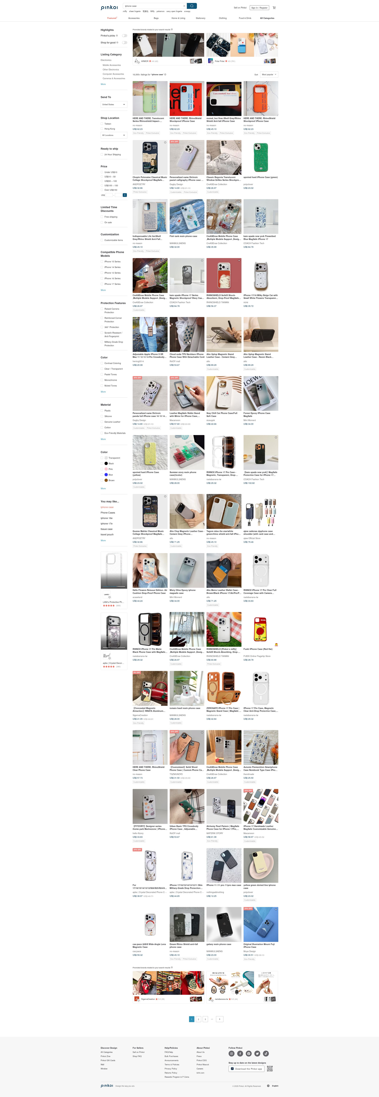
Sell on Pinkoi (240, 7)
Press (199, 1056)
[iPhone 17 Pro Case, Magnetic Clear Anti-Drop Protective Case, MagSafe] (261, 688)
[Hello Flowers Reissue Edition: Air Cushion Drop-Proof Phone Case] (150, 570)
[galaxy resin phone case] (224, 924)
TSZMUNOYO (176, 774)
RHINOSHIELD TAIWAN (218, 302)
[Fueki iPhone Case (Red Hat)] (261, 629)
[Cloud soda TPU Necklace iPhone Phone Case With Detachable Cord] (187, 334)
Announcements (172, 1060)
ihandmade (249, 774)
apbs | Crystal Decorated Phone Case (150, 892)
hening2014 (138, 361)
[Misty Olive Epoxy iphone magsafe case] (187, 570)
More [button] (103, 84)
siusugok (211, 420)
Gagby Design (176, 184)
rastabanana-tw (214, 479)
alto (208, 361)
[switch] (114, 35)
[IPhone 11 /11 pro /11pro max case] (224, 865)
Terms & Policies (172, 1064)
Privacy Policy (171, 1069)
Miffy (152, 11)
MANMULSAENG (178, 243)
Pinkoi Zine (105, 1056)
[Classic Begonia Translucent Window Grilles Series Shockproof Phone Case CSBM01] (224, 157)
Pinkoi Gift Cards (108, 1060)
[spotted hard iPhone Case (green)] (261, 157)
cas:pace (137, 951)
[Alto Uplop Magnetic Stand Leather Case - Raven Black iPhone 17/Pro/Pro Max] (261, 334)
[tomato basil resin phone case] (187, 688)
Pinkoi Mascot (203, 1064)
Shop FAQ (137, 1056)
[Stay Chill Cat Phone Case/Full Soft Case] (224, 393)
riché (246, 302)
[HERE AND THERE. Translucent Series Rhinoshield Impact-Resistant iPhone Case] (150, 98)
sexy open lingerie (174, 11)
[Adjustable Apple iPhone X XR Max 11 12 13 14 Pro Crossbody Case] (150, 334)
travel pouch (107, 534)
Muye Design (250, 951)
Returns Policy (171, 1073)
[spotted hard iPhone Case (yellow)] (150, 452)
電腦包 (145, 11)
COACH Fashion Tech (254, 243)
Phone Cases (108, 512)
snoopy (187, 11)
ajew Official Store (252, 538)
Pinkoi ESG (202, 1060)
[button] (125, 195)
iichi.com (200, 1073)
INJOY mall (175, 361)
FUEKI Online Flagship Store (257, 656)
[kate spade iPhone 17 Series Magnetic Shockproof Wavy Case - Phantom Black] (187, 275)
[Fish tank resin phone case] (187, 216)
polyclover (248, 184)
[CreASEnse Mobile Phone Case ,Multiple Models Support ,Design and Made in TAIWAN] (224, 216)
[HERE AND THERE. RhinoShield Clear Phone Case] (150, 747)
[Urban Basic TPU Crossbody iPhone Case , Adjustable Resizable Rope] (187, 806)
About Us (201, 1052)
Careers (200, 1069)
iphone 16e (107, 518)
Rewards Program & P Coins (177, 1077)
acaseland (137, 597)
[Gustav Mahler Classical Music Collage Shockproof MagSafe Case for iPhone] (150, 511)
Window (104, 1069)
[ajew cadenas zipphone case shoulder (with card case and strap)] (261, 511)
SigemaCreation (140, 715)
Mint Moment (250, 420)
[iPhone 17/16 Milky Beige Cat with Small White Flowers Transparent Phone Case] (261, 275)
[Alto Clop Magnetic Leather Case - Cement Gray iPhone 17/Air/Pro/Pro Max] (187, 511)
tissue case (107, 529)
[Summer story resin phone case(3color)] (187, 452)
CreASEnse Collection (217, 184)
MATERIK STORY (215, 833)
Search (192, 6)
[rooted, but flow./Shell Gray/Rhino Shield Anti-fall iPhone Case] (224, 98)
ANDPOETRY (139, 184)
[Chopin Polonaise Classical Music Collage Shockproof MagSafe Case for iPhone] (150, 157)
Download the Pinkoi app (248, 1068)
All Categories (107, 1052)
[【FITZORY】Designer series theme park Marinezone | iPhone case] (150, 806)
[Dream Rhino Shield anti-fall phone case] (187, 924)
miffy (125, 11)
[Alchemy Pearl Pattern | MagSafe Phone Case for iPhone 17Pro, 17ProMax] (224, 806)
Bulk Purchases (171, 1056)
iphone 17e (107, 523)
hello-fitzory (138, 833)
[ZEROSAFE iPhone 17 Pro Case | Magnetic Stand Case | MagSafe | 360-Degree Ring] (224, 688)
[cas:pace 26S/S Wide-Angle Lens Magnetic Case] (150, 924)
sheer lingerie (134, 11)
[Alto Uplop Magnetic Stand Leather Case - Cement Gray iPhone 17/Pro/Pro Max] (224, 334)
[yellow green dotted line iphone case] (261, 865)
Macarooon (175, 420)
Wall (102, 1064)
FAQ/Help (169, 1052)
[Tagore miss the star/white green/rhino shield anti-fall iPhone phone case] (224, 511)
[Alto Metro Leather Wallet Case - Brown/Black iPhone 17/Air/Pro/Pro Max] (224, 570)
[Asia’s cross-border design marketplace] (109, 7)
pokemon (160, 11)
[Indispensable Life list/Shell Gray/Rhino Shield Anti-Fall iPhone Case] (150, 216)
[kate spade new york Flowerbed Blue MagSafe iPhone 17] (261, 216)
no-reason (137, 125)
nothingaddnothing (215, 892)
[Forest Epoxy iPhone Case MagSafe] (261, 393)
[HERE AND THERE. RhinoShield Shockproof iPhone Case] (187, 98)
